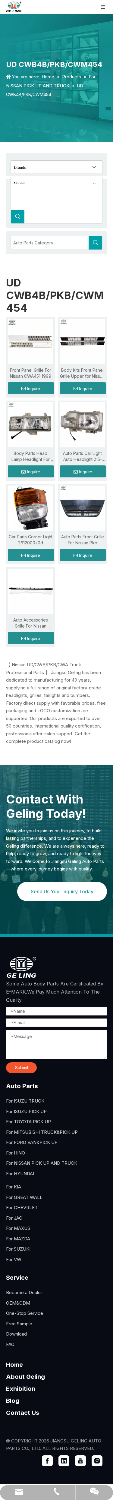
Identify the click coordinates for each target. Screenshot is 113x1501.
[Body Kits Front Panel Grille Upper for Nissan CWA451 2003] (82, 340)
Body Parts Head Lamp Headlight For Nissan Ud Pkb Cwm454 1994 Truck (30, 456)
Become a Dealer (24, 1292)
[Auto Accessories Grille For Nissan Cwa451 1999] (30, 591)
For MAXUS (18, 1228)
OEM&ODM (18, 1303)
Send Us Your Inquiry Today (62, 891)
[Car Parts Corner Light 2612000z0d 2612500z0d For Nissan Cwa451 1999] (30, 507)
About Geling (25, 1376)
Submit (21, 1067)
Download (16, 1334)
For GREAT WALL (24, 1197)
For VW (13, 1259)
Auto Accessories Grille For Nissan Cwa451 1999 (30, 623)
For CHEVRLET (22, 1207)
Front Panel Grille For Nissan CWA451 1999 (30, 373)
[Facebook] (47, 1460)
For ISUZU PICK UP (26, 1111)
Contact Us (22, 1412)
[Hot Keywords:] (17, 216)
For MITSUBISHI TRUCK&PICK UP (42, 1132)
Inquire (33, 388)
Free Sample (19, 1324)
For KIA (13, 1187)
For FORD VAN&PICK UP (32, 1142)
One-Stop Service (24, 1313)
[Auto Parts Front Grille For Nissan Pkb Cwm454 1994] (82, 507)
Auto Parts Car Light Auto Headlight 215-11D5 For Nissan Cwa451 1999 (82, 456)
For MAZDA (18, 1239)
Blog (12, 1400)
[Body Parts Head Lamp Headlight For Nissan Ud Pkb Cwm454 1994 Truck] (30, 424)
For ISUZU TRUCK (25, 1101)
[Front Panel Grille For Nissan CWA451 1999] (30, 340)
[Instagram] (97, 1460)
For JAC (14, 1218)
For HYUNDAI (20, 1173)
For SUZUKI (18, 1249)
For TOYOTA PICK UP (28, 1121)
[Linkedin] (63, 1460)
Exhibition (20, 1388)
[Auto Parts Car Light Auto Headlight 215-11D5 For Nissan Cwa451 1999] (82, 424)
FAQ (10, 1344)
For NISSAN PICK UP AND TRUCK (41, 1163)
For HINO (15, 1153)
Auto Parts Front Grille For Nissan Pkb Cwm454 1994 (82, 540)
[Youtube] (80, 1460)
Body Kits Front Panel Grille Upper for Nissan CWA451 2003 (82, 373)
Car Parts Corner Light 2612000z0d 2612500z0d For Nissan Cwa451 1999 (30, 540)
